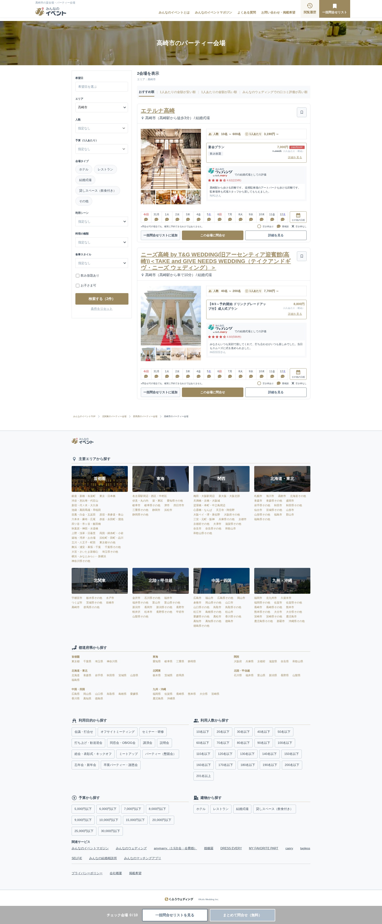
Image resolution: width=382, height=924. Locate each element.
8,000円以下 (157, 809)
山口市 (229, 602)
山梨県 (296, 675)
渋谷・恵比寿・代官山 (85, 500)
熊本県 (192, 693)
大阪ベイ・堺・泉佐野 (206, 514)
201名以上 (203, 776)
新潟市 (136, 607)
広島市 (197, 597)
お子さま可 (88, 285)
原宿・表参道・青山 (111, 514)
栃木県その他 (94, 597)
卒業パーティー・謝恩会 (121, 765)
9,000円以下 (83, 820)
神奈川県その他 (81, 561)
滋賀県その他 (233, 523)
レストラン (105, 169)
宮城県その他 (274, 510)
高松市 (217, 616)
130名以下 (247, 754)
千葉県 (87, 661)
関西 (236, 656)
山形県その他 (262, 514)
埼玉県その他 (110, 551)
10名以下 (202, 731)
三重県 (180, 661)
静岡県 (192, 661)
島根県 (122, 693)
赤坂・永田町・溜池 (111, 519)
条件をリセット (102, 308)
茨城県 (168, 675)
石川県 (238, 675)
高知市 (197, 621)
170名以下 (225, 765)
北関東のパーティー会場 (114, 416)
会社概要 (116, 873)
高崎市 (76, 607)
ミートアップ (128, 754)
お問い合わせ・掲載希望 (278, 12)
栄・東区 (157, 500)
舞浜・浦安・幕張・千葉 (86, 547)
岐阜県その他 (152, 505)
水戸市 (110, 597)
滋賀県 (273, 661)
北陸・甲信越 (242, 670)
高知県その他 (213, 621)
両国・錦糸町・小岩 (111, 533)
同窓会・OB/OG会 (123, 743)
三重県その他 (140, 510)
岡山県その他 (213, 602)
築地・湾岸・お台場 (84, 537)
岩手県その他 (262, 505)
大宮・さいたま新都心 (85, 551)
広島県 (76, 693)
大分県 (204, 693)
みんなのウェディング (131, 848)
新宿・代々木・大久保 (85, 505)
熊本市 (290, 607)
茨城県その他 (94, 602)
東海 (155, 656)
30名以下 (243, 731)
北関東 (157, 670)
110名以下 (203, 754)
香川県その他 (233, 616)
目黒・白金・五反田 (84, 514)
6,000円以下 (108, 809)
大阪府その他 (232, 514)
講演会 (147, 743)
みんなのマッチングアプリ (142, 858)
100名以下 (285, 743)
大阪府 (238, 661)
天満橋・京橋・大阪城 (206, 500)
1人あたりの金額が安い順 (178, 92)
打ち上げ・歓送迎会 (88, 743)
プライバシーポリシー (87, 873)
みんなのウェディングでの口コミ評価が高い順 (275, 92)
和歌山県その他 (202, 533)
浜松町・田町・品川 (111, 537)
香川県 (76, 698)
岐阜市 (136, 505)
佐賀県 (168, 693)
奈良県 (285, 661)
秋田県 (111, 675)
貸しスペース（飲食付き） (97, 190)
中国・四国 (78, 689)
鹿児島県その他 (263, 621)
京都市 (242, 519)
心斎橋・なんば (202, 510)
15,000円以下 (135, 820)
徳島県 (99, 698)
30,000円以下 (110, 831)
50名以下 (284, 731)
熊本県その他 (262, 611)
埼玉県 (99, 661)
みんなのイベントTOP (84, 416)
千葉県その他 (113, 547)
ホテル (83, 169)
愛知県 (157, 661)
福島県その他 (262, 519)
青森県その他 (274, 500)
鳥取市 (217, 607)
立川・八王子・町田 (84, 542)
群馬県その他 (91, 607)
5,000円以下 (83, 809)
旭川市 (270, 496)
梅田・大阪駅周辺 (204, 496)
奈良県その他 (213, 528)
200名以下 (292, 765)
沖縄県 (171, 698)
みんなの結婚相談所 (103, 858)
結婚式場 (85, 180)
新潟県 (273, 675)
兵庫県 (250, 661)
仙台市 (258, 510)
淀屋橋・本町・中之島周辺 (209, 505)
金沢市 (136, 597)
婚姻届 (208, 848)
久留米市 (286, 597)
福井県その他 (140, 602)
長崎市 (258, 607)
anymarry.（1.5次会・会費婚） (175, 848)
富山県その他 (172, 602)
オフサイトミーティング (118, 731)
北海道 (76, 675)
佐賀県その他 (294, 602)
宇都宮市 (77, 597)
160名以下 (203, 765)
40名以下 (263, 731)
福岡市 (258, 597)
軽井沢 (136, 611)
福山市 (209, 597)
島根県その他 (213, 611)
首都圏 (76, 656)
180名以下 (248, 765)
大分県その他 (294, 611)
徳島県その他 (201, 625)
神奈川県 (112, 661)
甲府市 (180, 611)
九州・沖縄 (159, 689)
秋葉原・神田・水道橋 (85, 528)
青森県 (87, 675)
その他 (83, 201)
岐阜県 (168, 661)
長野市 (180, 607)
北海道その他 (298, 496)
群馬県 (180, 675)
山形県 (134, 675)
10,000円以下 (108, 820)
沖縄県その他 (297, 621)
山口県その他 (201, 607)
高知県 (87, 698)
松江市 (197, 611)
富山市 (156, 602)
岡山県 (87, 693)
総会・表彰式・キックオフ (93, 754)
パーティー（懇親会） (160, 754)
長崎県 (180, 693)
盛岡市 (290, 500)
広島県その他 (225, 597)
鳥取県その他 (233, 607)
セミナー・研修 (153, 731)
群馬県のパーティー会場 (145, 416)
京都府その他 (201, 523)
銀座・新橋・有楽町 (84, 496)
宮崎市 (258, 616)
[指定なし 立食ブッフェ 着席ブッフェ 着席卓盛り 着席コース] (101, 263)
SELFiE (77, 858)
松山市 (229, 611)
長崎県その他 (274, 607)
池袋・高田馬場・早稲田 (86, 510)
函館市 (282, 496)
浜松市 (168, 510)
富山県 (261, 675)
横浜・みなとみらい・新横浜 (89, 556)
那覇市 (281, 621)
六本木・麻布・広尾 (84, 519)
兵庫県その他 (227, 519)
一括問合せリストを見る (174, 915)
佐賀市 (278, 602)
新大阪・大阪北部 (229, 496)
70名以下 (223, 743)
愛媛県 (134, 693)
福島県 (76, 680)
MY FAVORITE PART (263, 848)
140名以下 (269, 754)
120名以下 (225, 754)
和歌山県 (297, 661)
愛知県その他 (175, 500)
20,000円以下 (161, 820)
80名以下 (243, 743)
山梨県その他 (140, 616)
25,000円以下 (84, 831)
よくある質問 (246, 12)
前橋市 (110, 602)
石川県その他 (152, 597)
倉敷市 (197, 602)
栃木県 (157, 675)
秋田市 (278, 505)
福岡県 (157, 693)
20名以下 (223, 731)
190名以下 (270, 765)
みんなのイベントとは (174, 12)
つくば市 (77, 602)
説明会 (164, 743)
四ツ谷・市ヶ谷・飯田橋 (86, 523)
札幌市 (258, 496)
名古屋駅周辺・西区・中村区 (149, 496)
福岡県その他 (262, 602)
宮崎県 (215, 693)
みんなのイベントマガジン (213, 12)
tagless (305, 848)
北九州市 (271, 597)
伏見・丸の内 (140, 500)
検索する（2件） (102, 299)
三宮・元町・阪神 (204, 519)
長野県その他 (164, 611)
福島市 (278, 514)
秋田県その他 (294, 505)
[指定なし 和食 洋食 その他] (101, 242)
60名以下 (202, 743)
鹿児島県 (158, 698)
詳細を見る (295, 157)
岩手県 (99, 675)
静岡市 (156, 510)
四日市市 (179, 505)
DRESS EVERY (231, 848)
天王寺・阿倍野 (225, 510)
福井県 (250, 675)
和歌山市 (230, 528)
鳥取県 (111, 693)
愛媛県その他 (201, 616)
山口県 (99, 693)
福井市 (168, 597)
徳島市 (229, 621)
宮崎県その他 (274, 616)
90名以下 (263, 743)
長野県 (285, 675)
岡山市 (241, 597)
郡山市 (290, 514)
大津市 (217, 523)
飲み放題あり (90, 275)
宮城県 (122, 675)
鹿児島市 (291, 616)
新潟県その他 (164, 607)
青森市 (258, 500)
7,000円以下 (132, 809)
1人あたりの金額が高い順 (219, 92)
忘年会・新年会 (85, 765)
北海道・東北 (80, 670)
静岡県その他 (140, 514)
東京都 (76, 661)
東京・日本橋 (107, 496)
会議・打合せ (83, 731)
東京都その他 (107, 542)
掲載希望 (135, 873)
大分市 (278, 611)
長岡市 (148, 607)
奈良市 (197, 528)
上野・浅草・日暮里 (84, 533)
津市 (167, 505)
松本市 (148, 611)
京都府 (261, 661)
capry (289, 848)
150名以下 (291, 754)
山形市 (290, 510)
